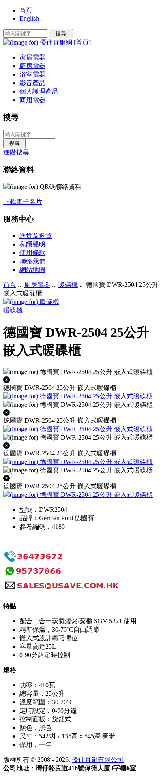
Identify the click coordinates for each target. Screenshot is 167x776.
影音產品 (32, 82)
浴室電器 (32, 74)
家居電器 (32, 57)
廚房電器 (37, 284)
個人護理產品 (38, 91)
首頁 (25, 10)
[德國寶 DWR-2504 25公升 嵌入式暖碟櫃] (78, 429)
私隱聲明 (32, 244)
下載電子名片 (22, 201)
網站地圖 (32, 269)
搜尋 (11, 117)
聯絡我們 (32, 261)
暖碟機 (68, 284)
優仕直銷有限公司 (98, 759)
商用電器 (32, 99)
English (29, 18)
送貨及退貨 (35, 235)
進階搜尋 (16, 152)
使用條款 (32, 252)
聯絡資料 (18, 169)
